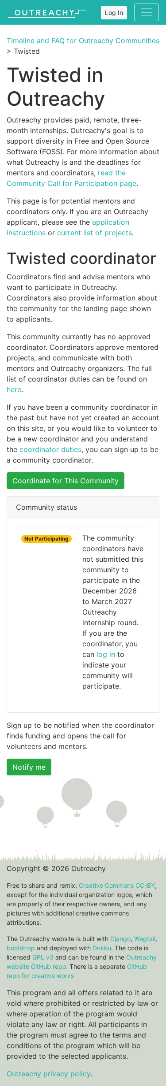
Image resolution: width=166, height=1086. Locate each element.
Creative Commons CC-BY (117, 885)
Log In (114, 12)
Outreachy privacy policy (48, 1073)
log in (106, 654)
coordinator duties (50, 449)
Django (120, 938)
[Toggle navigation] (146, 12)
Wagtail (144, 938)
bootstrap (21, 948)
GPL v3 (43, 957)
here (14, 389)
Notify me (29, 767)
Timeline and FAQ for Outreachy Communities (83, 40)
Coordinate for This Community (65, 480)
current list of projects (94, 232)
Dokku (102, 948)
